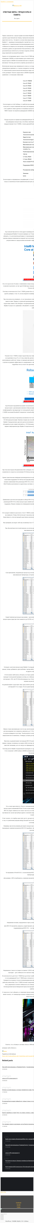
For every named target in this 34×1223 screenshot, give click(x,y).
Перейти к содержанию (7, 1)
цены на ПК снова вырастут (10, 1078)
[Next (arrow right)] (2, 1217)
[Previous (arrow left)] (1, 1217)
